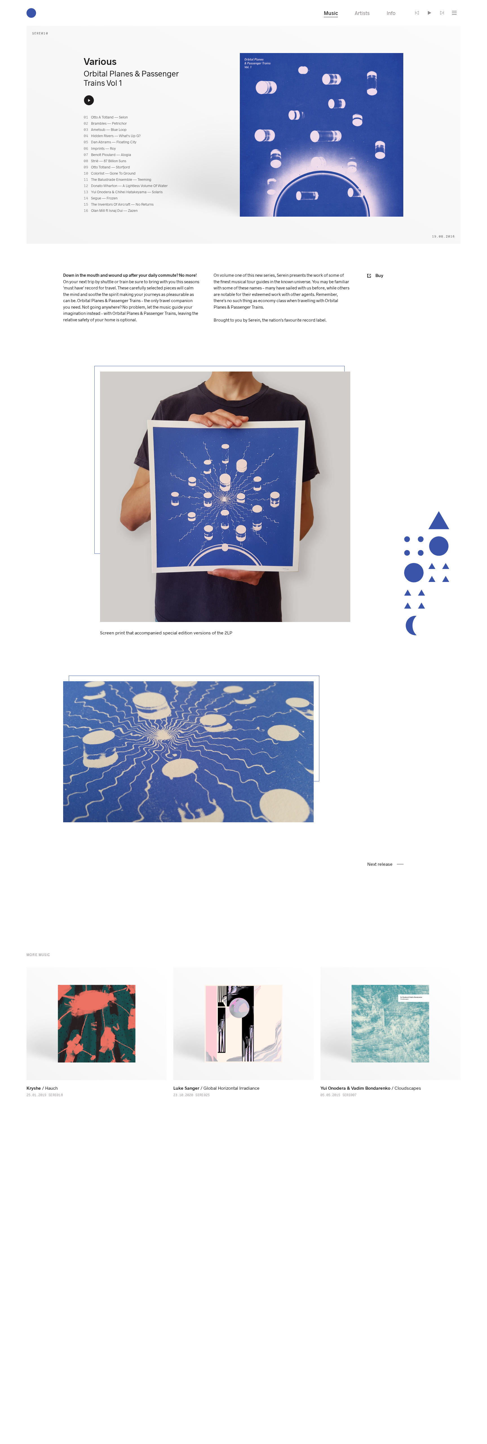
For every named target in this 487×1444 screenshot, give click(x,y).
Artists (362, 13)
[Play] (429, 13)
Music (331, 13)
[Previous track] (417, 13)
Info (391, 13)
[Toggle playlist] (454, 13)
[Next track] (442, 13)
